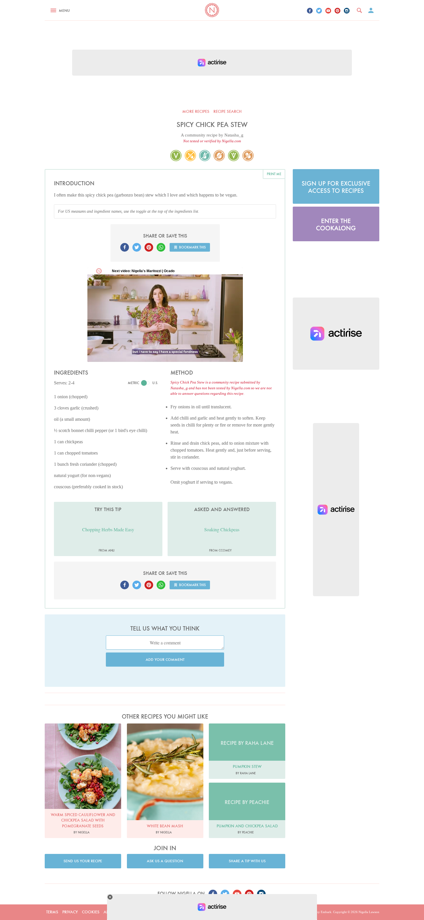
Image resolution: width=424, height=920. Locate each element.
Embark (326, 912)
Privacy (70, 912)
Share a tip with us (247, 861)
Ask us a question (165, 861)
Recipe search (227, 111)
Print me (274, 174)
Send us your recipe (82, 861)
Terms (52, 912)
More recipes (195, 111)
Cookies (91, 912)
